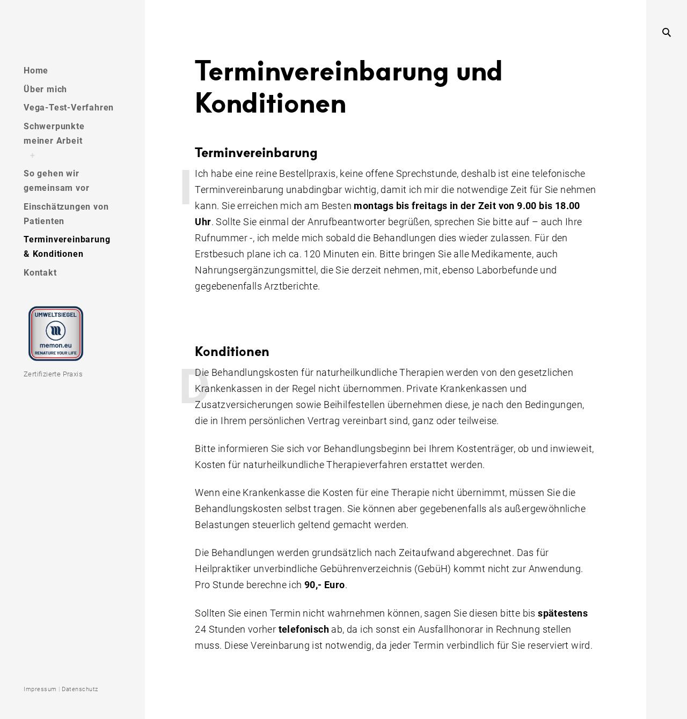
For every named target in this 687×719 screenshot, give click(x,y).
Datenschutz (80, 689)
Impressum (40, 689)
